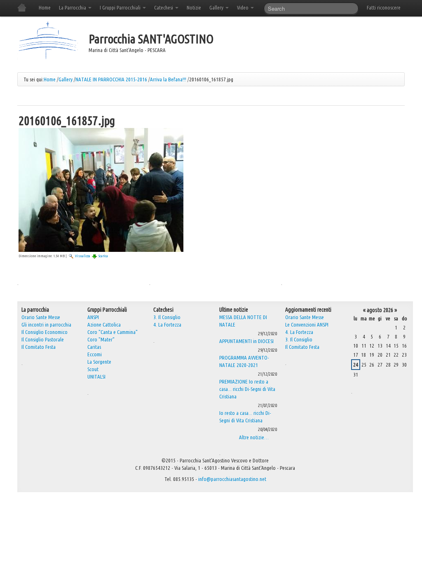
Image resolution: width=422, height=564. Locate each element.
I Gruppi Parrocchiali (121, 7)
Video (243, 7)
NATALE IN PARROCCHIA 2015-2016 (111, 79)
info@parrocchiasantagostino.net (232, 479)
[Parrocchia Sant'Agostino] (47, 41)
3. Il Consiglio (167, 317)
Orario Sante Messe (304, 317)
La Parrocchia (73, 7)
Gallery (217, 7)
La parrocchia (35, 309)
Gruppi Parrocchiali (107, 309)
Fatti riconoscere (384, 7)
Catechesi (164, 7)
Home (45, 7)
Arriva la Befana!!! (168, 79)
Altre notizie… (254, 437)
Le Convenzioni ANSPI (306, 324)
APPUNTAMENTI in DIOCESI (246, 341)
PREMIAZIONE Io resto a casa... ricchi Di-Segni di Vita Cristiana (247, 389)
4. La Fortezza (167, 324)
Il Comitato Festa (302, 347)
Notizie (194, 7)
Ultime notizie (233, 309)
